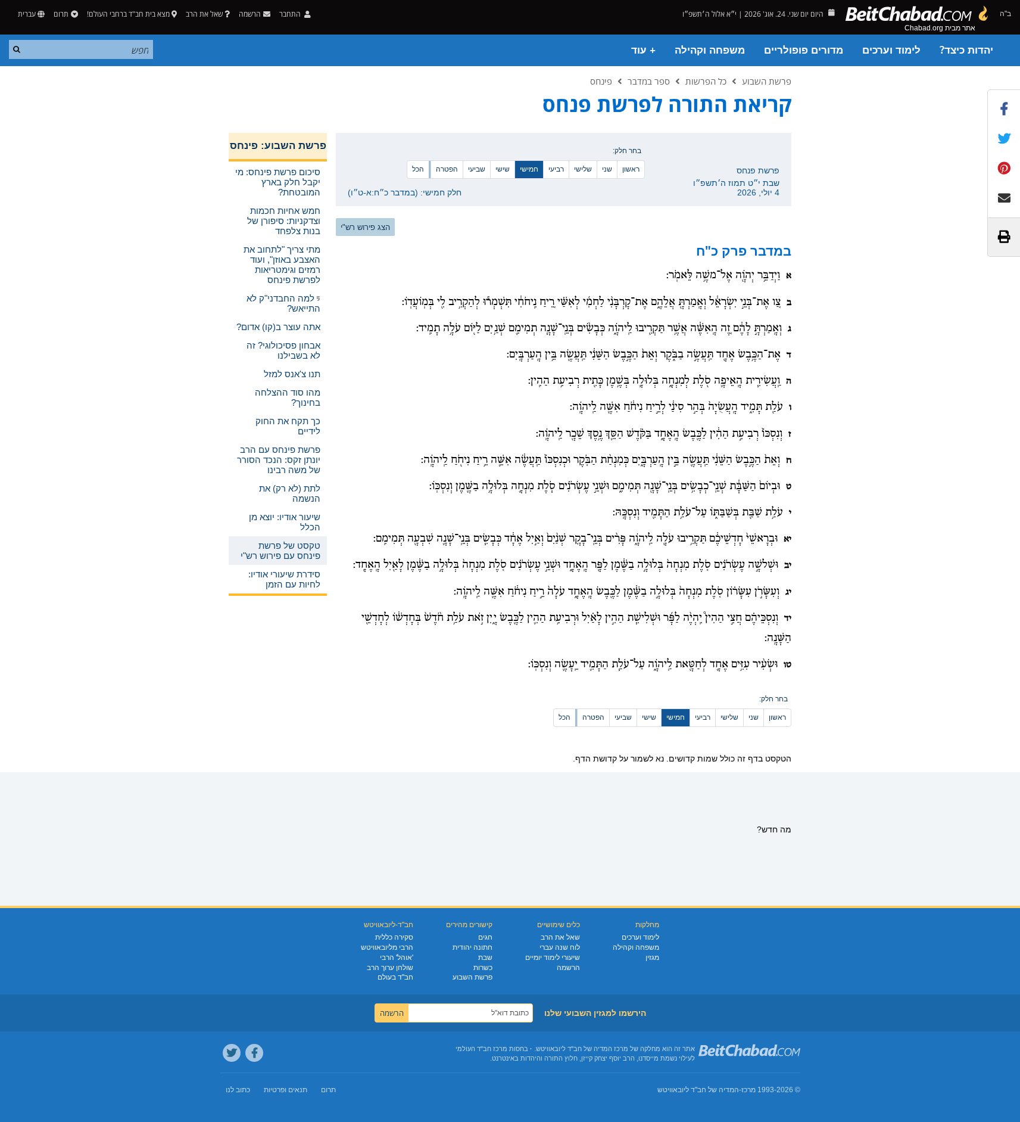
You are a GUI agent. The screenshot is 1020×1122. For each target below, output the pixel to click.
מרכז (748, 1090)
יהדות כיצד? (966, 50)
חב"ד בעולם (395, 977)
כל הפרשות (705, 81)
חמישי (529, 169)
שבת (485, 957)
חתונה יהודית (472, 947)
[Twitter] (232, 1053)
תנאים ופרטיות (285, 1090)
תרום (61, 14)
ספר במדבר (649, 81)
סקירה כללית (394, 937)
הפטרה (447, 169)
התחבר (290, 14)
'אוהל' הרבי (396, 957)
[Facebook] (254, 1053)
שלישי (583, 169)
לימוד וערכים (891, 50)
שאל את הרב (204, 14)
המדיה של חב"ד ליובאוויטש (698, 1090)
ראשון (631, 169)
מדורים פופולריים (803, 50)
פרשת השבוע (766, 81)
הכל (418, 169)
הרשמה (568, 968)
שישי (502, 169)
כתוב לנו (238, 1090)
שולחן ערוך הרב (390, 968)
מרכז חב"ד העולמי (481, 1048)
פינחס (601, 81)
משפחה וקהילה (710, 50)
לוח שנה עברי (559, 947)
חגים (485, 937)
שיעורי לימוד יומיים (552, 957)
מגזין (652, 957)
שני (607, 169)
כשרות (482, 968)
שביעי (476, 169)
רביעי (556, 169)
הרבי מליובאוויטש (387, 947)
